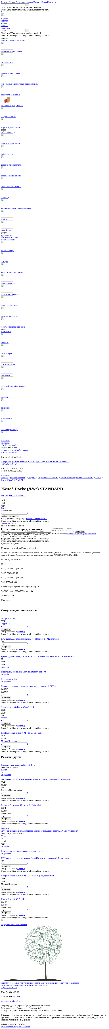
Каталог (4, 2)
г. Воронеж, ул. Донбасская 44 (14, 450)
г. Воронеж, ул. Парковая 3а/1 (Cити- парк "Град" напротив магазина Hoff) (35, 461)
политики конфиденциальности (81, 534)
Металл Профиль (9, 741)
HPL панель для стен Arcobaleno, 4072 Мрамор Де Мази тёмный (30, 639)
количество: (6, 510)
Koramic (4, 770)
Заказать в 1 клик (9, 523)
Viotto (3, 836)
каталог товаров (17, 478)
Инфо (44, 2)
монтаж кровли (33, 983)
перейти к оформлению (36, 518)
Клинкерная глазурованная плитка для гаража (22, 851)
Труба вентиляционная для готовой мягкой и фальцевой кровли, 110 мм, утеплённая (39, 831)
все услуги (21, 983)
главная (4, 478)
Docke (98, 478)
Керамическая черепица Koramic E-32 (18, 765)
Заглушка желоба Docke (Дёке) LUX (17, 707)
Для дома (31, 478)
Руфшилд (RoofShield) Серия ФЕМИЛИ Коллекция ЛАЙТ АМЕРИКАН (34, 656)
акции (4, 985)
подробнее (6, 667)
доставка (19, 985)
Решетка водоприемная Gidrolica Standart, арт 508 (23, 672)
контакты (5, 443)
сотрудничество (31, 985)
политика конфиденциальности (15, 1027)
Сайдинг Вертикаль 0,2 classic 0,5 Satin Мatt (21, 805)
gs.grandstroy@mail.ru (10, 1001)
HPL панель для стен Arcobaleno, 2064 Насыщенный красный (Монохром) (35, 858)
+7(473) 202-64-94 (9, 445)
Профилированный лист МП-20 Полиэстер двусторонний (27, 876)
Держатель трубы (9, 679)
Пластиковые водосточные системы (76, 478)
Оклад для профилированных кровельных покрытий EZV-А (28, 686)
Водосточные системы (48, 478)
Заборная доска (8, 618)
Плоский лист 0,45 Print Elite (14, 899)
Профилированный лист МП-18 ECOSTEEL (21, 733)
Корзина (37, 2)
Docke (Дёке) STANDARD (13, 480)
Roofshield (71, 656)
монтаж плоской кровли (52, 983)
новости (11, 985)
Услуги (12, 2)
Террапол (5, 624)
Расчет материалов (24, 2)
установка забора (71, 983)
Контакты (51, 2)
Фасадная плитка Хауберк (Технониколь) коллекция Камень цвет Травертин (35, 779)
